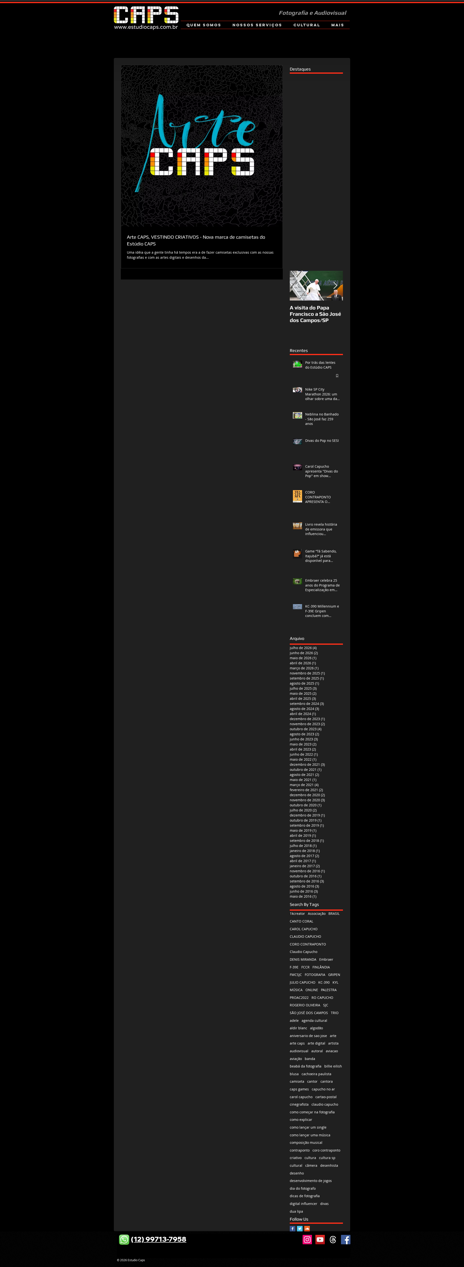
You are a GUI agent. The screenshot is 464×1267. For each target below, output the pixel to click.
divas (324, 1203)
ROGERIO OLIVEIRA (305, 1005)
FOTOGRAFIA (315, 974)
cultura (310, 1157)
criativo (296, 1157)
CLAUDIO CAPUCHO (305, 936)
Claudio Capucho (303, 951)
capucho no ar (323, 1089)
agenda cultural (314, 1020)
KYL (335, 982)
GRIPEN (334, 974)
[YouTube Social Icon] (320, 1239)
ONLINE (311, 990)
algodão (316, 1028)
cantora (326, 1081)
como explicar (301, 1119)
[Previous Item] (297, 285)
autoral (317, 1051)
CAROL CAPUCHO (304, 929)
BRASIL (334, 913)
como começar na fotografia (312, 1112)
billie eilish (333, 1066)
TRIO (335, 1012)
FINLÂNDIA (321, 967)
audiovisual (299, 1051)
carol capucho (301, 1097)
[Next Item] (335, 285)
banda (310, 1058)
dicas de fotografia (305, 1196)
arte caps (297, 1043)
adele (294, 1020)
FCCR (305, 967)
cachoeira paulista (316, 1074)
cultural (296, 1165)
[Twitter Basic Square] (300, 1228)
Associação (317, 913)
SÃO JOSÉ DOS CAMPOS (309, 1012)
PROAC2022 (299, 997)
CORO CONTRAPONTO (308, 944)
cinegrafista (299, 1104)
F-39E (294, 967)
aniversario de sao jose (308, 1035)
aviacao (332, 1051)
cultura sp (327, 1157)
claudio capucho (325, 1104)
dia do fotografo (303, 1188)
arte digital (316, 1043)
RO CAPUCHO (322, 997)
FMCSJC (296, 974)
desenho (297, 1173)
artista (333, 1043)
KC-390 (324, 982)
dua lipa (296, 1211)
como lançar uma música (310, 1135)
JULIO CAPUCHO (302, 982)
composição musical (306, 1142)
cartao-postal (326, 1097)
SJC (325, 1005)
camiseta (297, 1081)
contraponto (300, 1150)
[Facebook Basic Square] (292, 1228)
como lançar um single (308, 1127)
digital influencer (303, 1203)
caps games (299, 1089)
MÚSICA (296, 990)
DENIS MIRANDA (303, 959)
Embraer (326, 959)
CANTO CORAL (301, 921)
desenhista (329, 1165)
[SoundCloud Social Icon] (307, 1228)
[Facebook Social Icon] (345, 1239)
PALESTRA (329, 990)
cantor (312, 1081)
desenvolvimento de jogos (311, 1180)
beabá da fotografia (305, 1066)
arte (333, 1035)
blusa (294, 1074)
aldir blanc (298, 1028)
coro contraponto (326, 1150)
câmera (311, 1165)
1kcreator (297, 913)
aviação (296, 1058)
